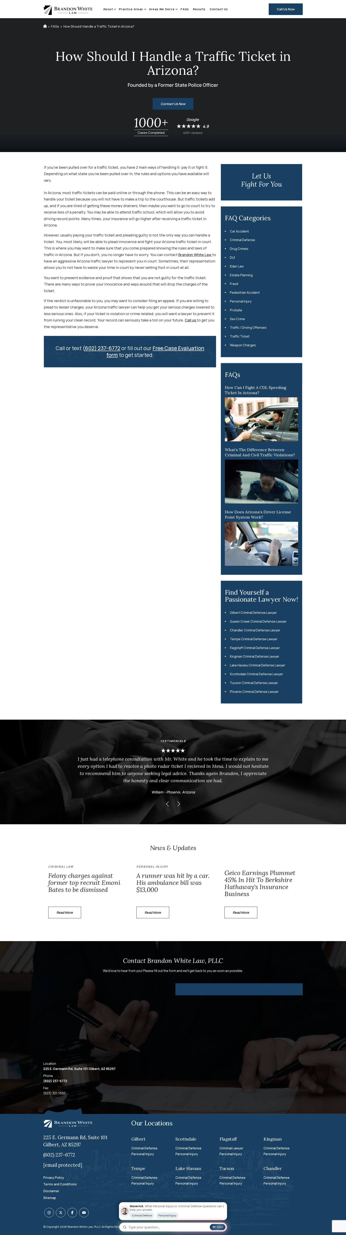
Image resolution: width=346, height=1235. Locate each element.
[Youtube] (84, 1212)
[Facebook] (72, 1212)
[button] (167, 803)
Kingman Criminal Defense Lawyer (254, 656)
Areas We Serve (162, 9)
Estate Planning (241, 275)
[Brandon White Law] (68, 9)
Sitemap (49, 1198)
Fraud (234, 283)
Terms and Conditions (60, 1184)
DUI (232, 257)
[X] (60, 1212)
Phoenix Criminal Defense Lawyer (254, 691)
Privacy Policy (53, 1177)
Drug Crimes (239, 248)
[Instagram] (49, 1212)
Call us (191, 320)
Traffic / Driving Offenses (248, 327)
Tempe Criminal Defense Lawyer (254, 639)
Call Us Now (286, 9)
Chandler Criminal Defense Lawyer (255, 630)
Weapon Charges (243, 345)
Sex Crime (237, 319)
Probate (236, 310)
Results (199, 9)
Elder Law (237, 266)
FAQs (185, 9)
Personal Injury (240, 301)
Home (44, 26)
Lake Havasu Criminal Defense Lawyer (257, 665)
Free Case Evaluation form (155, 352)
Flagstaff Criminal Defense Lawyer (255, 648)
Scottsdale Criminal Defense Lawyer (256, 674)
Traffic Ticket (239, 336)
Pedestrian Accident (245, 292)
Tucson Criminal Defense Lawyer (254, 683)
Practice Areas (131, 9)
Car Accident (239, 231)
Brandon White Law (195, 254)
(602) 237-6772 (101, 348)
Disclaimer (51, 1191)
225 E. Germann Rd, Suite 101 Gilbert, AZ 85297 (79, 1069)
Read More (64, 912)
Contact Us (219, 9)
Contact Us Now (173, 104)
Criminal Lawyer (231, 1148)
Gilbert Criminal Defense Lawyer (253, 612)
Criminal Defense (242, 240)
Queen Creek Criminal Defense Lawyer (258, 621)
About (108, 9)
